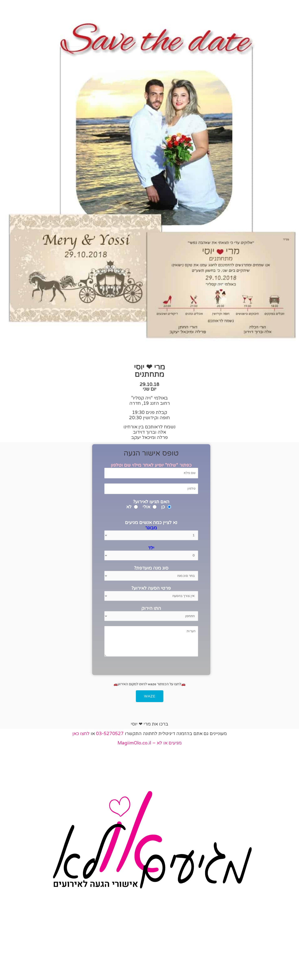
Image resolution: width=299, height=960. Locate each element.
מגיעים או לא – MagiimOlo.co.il (150, 743)
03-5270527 (110, 733)
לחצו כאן (80, 733)
